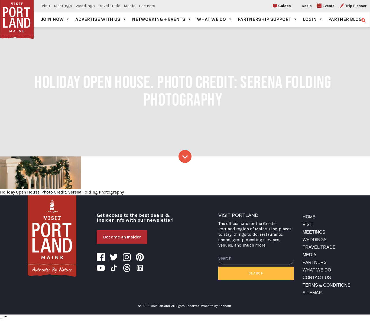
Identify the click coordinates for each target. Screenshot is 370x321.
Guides (284, 6)
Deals (307, 6)
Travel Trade (109, 5)
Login (310, 19)
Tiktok (113, 268)
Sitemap (312, 292)
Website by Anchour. (216, 306)
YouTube (100, 268)
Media (129, 5)
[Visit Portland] (17, 13)
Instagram (126, 257)
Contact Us (317, 277)
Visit (46, 5)
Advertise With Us (97, 19)
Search (256, 273)
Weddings (85, 5)
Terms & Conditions (326, 285)
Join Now (52, 19)
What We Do (211, 19)
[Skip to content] (185, 156)
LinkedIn (139, 268)
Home (309, 217)
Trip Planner (356, 6)
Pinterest (139, 257)
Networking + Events (158, 19)
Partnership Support (264, 19)
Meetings (63, 5)
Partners (147, 5)
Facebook (100, 257)
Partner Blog (345, 19)
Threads (126, 268)
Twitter (113, 257)
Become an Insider (122, 237)
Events (329, 6)
